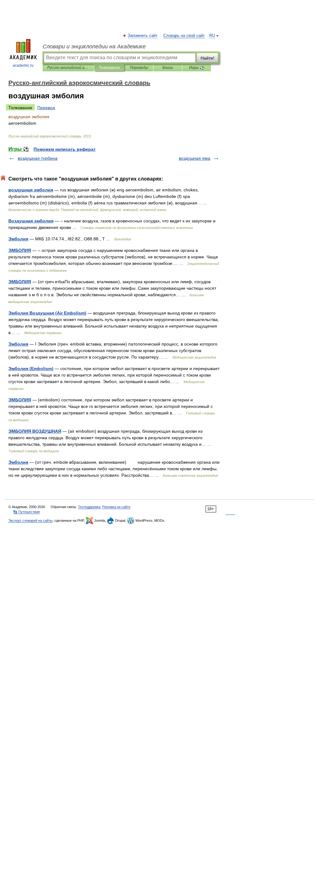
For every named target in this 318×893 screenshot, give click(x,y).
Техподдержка (89, 507)
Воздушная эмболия (30, 220)
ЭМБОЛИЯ (19, 250)
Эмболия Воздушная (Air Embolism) (47, 312)
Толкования (109, 67)
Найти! (207, 58)
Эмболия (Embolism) (30, 368)
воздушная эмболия (30, 189)
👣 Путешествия (26, 512)
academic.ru (23, 65)
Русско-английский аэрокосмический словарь (68, 67)
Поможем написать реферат (65, 149)
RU (212, 35)
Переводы (139, 67)
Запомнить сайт (142, 35)
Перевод (46, 107)
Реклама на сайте (116, 507)
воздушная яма (194, 158)
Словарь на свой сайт (184, 35)
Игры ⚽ (196, 67)
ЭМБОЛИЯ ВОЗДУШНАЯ (34, 431)
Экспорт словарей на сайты (30, 520)
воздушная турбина (37, 158)
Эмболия (18, 238)
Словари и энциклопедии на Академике (94, 46)
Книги (167, 67)
